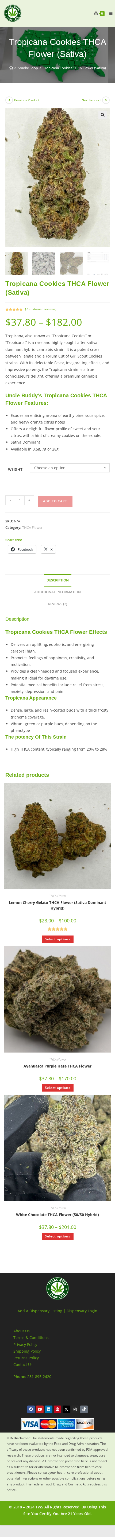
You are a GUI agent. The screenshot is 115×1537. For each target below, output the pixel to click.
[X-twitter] (66, 1409)
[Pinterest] (57, 1409)
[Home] (11, 67)
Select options (57, 939)
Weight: (16, 469)
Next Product (91, 100)
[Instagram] (75, 1409)
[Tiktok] (84, 1409)
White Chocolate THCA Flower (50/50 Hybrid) (57, 1214)
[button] (102, 115)
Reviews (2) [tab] (57, 604)
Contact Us (23, 1364)
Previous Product (26, 100)
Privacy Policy (25, 1344)
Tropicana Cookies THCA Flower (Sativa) (74, 67)
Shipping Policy (27, 1351)
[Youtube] (40, 1409)
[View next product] (106, 100)
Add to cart (55, 501)
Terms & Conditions (31, 1337)
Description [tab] (58, 580)
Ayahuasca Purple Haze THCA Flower (57, 1066)
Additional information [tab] (57, 592)
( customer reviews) (40, 309)
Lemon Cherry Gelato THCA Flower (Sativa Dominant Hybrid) (57, 905)
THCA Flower (32, 527)
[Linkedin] (48, 1409)
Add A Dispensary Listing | (42, 1310)
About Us (21, 1330)
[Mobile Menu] (108, 13)
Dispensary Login (82, 1310)
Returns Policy (26, 1357)
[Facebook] (31, 1409)
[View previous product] (9, 100)
